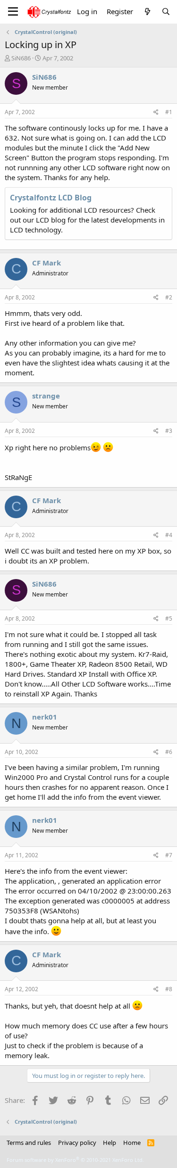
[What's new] (147, 11)
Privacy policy (77, 1142)
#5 (168, 618)
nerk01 (44, 716)
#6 (168, 752)
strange (46, 395)
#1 (168, 112)
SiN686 (21, 58)
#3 (168, 431)
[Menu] (13, 12)
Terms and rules (29, 1142)
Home (132, 1142)
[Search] (166, 11)
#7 (168, 855)
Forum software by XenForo (75, 1159)
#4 (168, 535)
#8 (168, 989)
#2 (168, 297)
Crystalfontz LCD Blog (51, 197)
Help (109, 1142)
